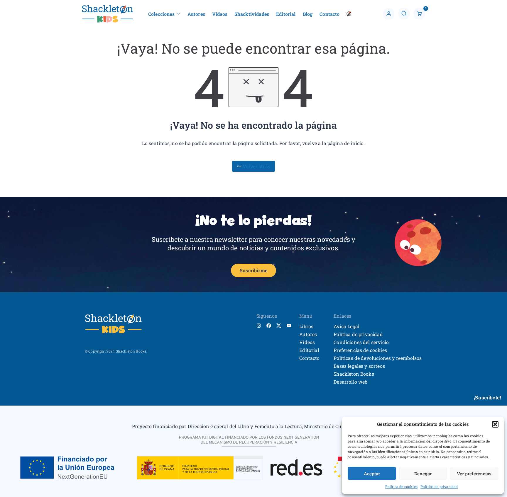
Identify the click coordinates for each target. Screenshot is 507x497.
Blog (308, 14)
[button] (495, 424)
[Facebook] (268, 325)
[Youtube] (289, 325)
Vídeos (219, 14)
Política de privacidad (439, 486)
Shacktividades (251, 14)
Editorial (285, 14)
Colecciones (161, 14)
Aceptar (372, 473)
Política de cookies (401, 486)
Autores (196, 14)
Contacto (329, 14)
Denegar (423, 473)
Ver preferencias (474, 473)
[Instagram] (258, 325)
